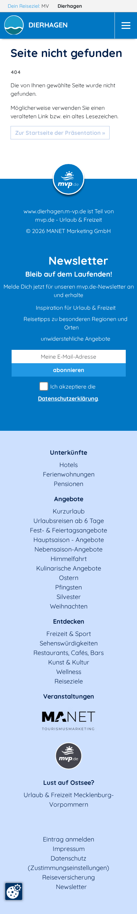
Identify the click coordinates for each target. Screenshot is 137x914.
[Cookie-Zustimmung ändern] (13, 891)
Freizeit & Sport (68, 634)
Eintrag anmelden (68, 839)
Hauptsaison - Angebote (68, 540)
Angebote (68, 499)
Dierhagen (70, 6)
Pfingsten (68, 587)
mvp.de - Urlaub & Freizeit (68, 219)
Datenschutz (68, 858)
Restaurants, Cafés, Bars (68, 653)
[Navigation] (126, 25)
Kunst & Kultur (68, 662)
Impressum (69, 849)
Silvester (69, 597)
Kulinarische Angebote (68, 568)
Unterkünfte (68, 452)
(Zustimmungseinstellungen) (68, 868)
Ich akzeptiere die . (68, 392)
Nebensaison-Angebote (68, 549)
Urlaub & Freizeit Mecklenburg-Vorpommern (69, 799)
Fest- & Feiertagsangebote (68, 530)
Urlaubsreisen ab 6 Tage (68, 521)
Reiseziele (68, 681)
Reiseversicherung (68, 877)
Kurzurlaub (69, 511)
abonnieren (68, 369)
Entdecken (68, 621)
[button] (49, 25)
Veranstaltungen (68, 696)
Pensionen (68, 484)
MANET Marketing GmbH (78, 230)
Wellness (68, 672)
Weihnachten (68, 606)
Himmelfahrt (69, 559)
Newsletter (71, 887)
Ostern (68, 578)
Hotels (68, 465)
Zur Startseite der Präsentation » (60, 132)
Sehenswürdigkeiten (69, 643)
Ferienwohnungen (68, 474)
